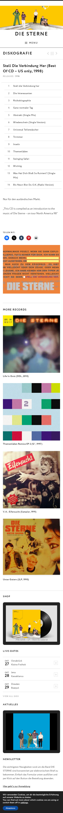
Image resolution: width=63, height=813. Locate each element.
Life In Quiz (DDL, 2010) (16, 376)
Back (52, 53)
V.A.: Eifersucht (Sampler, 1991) (19, 512)
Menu (33, 43)
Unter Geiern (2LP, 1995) (16, 579)
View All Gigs (11, 696)
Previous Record (47, 53)
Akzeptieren (10, 808)
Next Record (57, 53)
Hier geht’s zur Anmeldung (16, 786)
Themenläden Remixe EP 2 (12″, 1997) (22, 444)
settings (24, 802)
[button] (24, 633)
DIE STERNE (31, 34)
